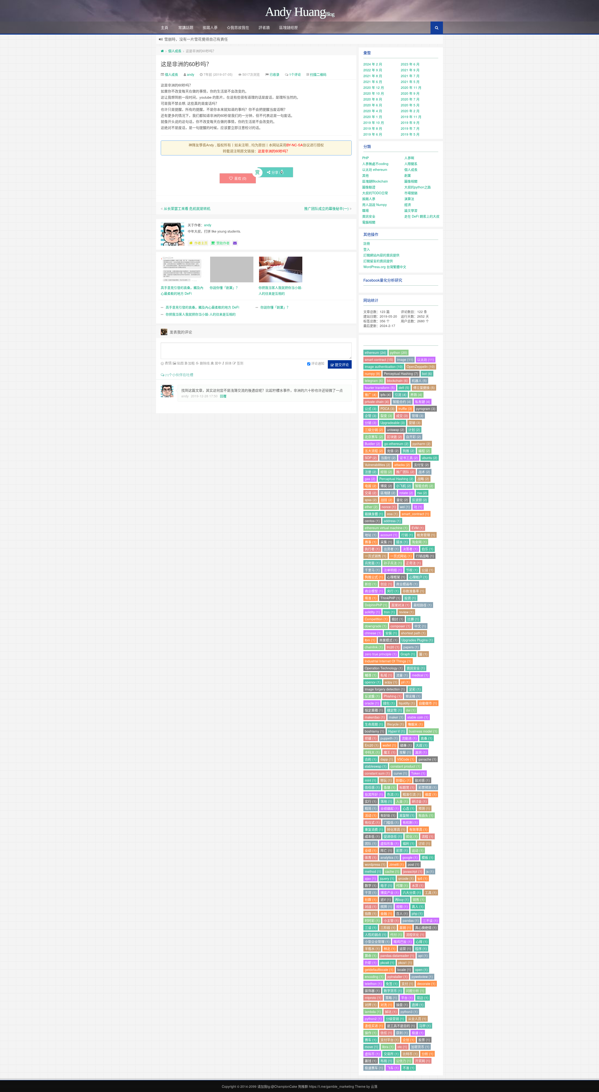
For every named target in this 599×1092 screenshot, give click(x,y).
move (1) (371, 1046)
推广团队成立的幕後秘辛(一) (326, 208)
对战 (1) (370, 906)
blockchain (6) (397, 380)
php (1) (417, 913)
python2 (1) (373, 1018)
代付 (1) (396, 934)
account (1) (388, 534)
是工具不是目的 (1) (401, 1025)
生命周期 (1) (374, 724)
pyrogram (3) (425, 408)
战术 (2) (424, 471)
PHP (365, 157)
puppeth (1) (389, 738)
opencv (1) (373, 682)
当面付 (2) (388, 457)
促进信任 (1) (393, 836)
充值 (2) (393, 450)
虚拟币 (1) (372, 1053)
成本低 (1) (372, 836)
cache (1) (392, 871)
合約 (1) (370, 759)
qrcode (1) (406, 878)
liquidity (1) (407, 703)
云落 (374, 1086)
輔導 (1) (370, 675)
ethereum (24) (375, 352)
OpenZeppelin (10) (421, 366)
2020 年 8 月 (372, 99)
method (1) (373, 871)
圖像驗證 (368, 187)
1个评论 (295, 74)
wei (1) (405, 506)
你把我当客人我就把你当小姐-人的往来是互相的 (201, 314)
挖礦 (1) (370, 738)
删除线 (204, 363)
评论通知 (317, 363)
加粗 (191, 363)
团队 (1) (370, 843)
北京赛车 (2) (374, 436)
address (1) (392, 520)
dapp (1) (386, 759)
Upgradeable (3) (392, 422)
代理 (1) (402, 885)
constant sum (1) (377, 773)
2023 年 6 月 (410, 64)
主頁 (164, 27)
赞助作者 (223, 243)
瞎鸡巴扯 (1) (403, 941)
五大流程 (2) (374, 450)
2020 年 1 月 (372, 116)
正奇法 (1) (413, 562)
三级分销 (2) (374, 429)
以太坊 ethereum (374, 169)
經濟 (407, 204)
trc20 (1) (393, 647)
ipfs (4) (385, 394)
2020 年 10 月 (373, 93)
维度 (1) (431, 794)
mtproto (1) (373, 997)
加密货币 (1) (420, 1046)
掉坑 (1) (391, 1011)
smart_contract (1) (415, 513)
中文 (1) (420, 626)
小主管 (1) (391, 920)
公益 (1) (427, 570)
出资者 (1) (391, 548)
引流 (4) (400, 394)
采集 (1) (386, 541)
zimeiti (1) (396, 864)
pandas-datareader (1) (397, 955)
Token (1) (418, 773)
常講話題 (185, 27)
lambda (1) (373, 1011)
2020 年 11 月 (411, 87)
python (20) (398, 352)
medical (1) (420, 675)
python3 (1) (409, 1011)
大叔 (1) (421, 745)
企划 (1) (408, 1039)
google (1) (410, 857)
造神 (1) (418, 1004)
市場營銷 (410, 192)
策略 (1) (391, 997)
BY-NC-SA (294, 144)
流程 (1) (427, 836)
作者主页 (201, 243)
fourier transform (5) (380, 387)
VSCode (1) (405, 759)
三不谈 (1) (430, 920)
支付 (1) (407, 983)
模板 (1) (427, 857)
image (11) (405, 359)
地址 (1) (370, 534)
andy (190, 74)
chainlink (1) (374, 647)
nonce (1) (389, 506)
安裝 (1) (391, 633)
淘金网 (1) (419, 541)
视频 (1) (402, 906)
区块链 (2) (394, 436)
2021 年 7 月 (410, 75)
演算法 (409, 198)
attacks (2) (402, 464)
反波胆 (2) (419, 499)
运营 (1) (405, 948)
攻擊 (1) (405, 752)
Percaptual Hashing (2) (396, 478)
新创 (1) (370, 584)
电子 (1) (386, 885)
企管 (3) (370, 415)
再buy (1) (402, 899)
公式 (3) (370, 408)
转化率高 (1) (396, 829)
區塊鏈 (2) (387, 492)
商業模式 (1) (388, 640)
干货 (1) (370, 892)
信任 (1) (386, 1032)
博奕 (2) (386, 485)
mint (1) (370, 780)
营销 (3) (414, 422)
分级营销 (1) (395, 1018)
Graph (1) (408, 654)
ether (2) (371, 506)
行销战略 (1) (425, 555)
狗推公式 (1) (374, 577)
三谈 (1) (370, 927)
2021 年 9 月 (410, 70)
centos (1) (372, 520)
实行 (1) (370, 801)
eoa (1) (392, 513)
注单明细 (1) (393, 570)
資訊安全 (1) (416, 668)
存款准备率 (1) (413, 591)
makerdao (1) (375, 717)
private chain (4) (377, 401)
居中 (217, 363)
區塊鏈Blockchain (375, 181)
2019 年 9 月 (410, 122)
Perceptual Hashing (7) (401, 373)
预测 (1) (424, 808)
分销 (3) (370, 422)
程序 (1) (421, 948)
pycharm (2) (422, 443)
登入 (366, 249)
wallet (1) (389, 745)
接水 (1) (402, 541)
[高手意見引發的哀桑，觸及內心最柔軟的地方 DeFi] (183, 269)
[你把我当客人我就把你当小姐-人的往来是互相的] (280, 269)
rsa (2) (422, 492)
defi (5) (404, 387)
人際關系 (410, 163)
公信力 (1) (403, 1060)
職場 (365, 210)
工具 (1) (431, 892)
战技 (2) (386, 499)
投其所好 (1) (374, 794)
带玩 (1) (386, 780)
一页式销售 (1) (375, 555)
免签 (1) (392, 983)
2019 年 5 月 (410, 134)
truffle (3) (405, 408)
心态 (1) (408, 808)
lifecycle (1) (395, 724)
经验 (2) (386, 471)
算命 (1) (370, 955)
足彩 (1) (415, 689)
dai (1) (411, 710)
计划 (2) (414, 429)
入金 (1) (402, 801)
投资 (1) (410, 598)
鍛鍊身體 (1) (374, 513)
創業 (407, 175)
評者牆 (264, 27)
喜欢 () (240, 178)
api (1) (423, 955)
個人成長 (174, 50)
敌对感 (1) (422, 780)
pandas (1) (411, 920)
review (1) (406, 612)
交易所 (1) (391, 1053)
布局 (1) (386, 1060)
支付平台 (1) (389, 1039)
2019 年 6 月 (372, 134)
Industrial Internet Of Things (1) (388, 661)
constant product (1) (405, 766)
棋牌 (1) (386, 906)
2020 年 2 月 (410, 110)
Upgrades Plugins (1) (417, 640)
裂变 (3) (386, 415)
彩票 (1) (402, 850)
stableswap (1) (376, 766)
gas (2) (370, 478)
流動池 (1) (409, 738)
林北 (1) (389, 948)
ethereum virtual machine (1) (386, 527)
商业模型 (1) (374, 591)
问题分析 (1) (415, 990)
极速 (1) (418, 1032)
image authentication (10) (384, 366)
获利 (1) (402, 1032)
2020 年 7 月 (410, 99)
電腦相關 (368, 222)
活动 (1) (370, 815)
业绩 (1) (370, 850)
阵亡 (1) (386, 850)
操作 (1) (370, 1032)
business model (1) (423, 731)
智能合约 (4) (402, 401)
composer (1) (400, 626)
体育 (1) (370, 857)
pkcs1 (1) (405, 962)
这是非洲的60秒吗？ (186, 64)
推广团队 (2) (405, 471)
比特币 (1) (410, 1053)
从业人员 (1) (417, 1018)
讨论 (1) (424, 843)
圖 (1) (423, 654)
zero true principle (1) (381, 654)
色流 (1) (393, 794)
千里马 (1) (372, 570)
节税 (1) (412, 570)
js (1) (430, 871)
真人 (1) (418, 906)
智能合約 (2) (424, 485)
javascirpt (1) (412, 871)
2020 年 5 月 (410, 105)
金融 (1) (386, 913)
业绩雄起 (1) (389, 808)
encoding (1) (374, 976)
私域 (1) (386, 675)
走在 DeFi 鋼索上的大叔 (421, 216)
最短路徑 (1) (422, 605)
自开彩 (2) (413, 436)
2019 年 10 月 (373, 122)
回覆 (223, 396)
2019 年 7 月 (410, 128)
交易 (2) (370, 492)
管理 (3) (418, 415)
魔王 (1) (389, 752)
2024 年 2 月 (372, 64)
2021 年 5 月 (410, 81)
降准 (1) (370, 598)
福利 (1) (408, 843)
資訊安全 (368, 216)
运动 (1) (418, 850)
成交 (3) (402, 415)
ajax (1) (370, 878)
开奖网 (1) (422, 1060)
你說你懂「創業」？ (275, 307)
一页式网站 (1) (401, 555)
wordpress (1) (375, 864)
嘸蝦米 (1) (415, 724)
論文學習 (410, 210)
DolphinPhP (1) (376, 605)
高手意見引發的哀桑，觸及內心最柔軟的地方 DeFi (202, 307)
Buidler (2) (372, 443)
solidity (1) (372, 612)
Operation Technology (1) (384, 668)
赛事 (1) (370, 541)
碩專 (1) (406, 745)
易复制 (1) (406, 815)
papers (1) (411, 647)
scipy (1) (391, 682)
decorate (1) (426, 983)
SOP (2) (371, 457)
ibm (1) (370, 640)
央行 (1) (393, 591)
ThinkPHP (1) (390, 598)
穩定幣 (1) (394, 710)
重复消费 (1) (374, 829)
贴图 (180, 363)
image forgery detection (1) (385, 689)
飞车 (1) (393, 1067)
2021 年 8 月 (372, 75)
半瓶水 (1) (372, 948)
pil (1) (405, 682)
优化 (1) (412, 836)
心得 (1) (421, 941)
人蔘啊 (409, 157)
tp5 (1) (422, 878)
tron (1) (389, 612)
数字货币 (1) (393, 990)
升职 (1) (370, 962)
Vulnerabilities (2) (377, 464)
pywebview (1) (422, 976)
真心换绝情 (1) (426, 927)
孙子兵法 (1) (393, 562)
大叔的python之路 (417, 187)
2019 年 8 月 (372, 128)
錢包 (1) (389, 703)
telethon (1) (373, 983)
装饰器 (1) (372, 990)
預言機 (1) (412, 696)
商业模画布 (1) (407, 584)
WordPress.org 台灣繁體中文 (384, 266)
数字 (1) (370, 885)
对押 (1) (370, 1004)
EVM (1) (418, 527)
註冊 (366, 243)
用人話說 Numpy (374, 204)
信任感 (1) (372, 787)
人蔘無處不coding (375, 163)
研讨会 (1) (419, 801)
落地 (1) (386, 801)
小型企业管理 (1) (377, 941)
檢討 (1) (397, 619)
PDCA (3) (387, 408)
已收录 (274, 74)
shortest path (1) (413, 633)
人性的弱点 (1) (375, 934)
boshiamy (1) (374, 731)
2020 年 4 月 (372, 110)
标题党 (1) (406, 787)
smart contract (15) (379, 359)
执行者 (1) (372, 548)
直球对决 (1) (400, 605)
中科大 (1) (372, 752)
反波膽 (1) (372, 696)
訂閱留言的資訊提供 (378, 261)
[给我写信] (235, 243)
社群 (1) (370, 899)
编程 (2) (424, 450)
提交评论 (341, 364)
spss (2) (371, 499)
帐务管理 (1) (426, 534)
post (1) (413, 864)
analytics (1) (389, 857)
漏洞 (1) (421, 752)
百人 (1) (402, 913)
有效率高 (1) (418, 829)
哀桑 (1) (426, 738)
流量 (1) (402, 675)
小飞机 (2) (403, 485)
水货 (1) (418, 885)
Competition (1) (376, 619)
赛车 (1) (370, 1039)
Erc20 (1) (372, 745)
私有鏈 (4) (422, 401)
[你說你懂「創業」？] (231, 269)
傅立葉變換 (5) (424, 387)
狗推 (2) (408, 450)
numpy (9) (372, 373)
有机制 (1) (410, 822)
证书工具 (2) (409, 457)
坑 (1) (418, 506)
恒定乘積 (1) (374, 710)
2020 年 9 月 (410, 93)
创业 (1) (386, 584)
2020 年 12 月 (373, 87)
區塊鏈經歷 (288, 27)
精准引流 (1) (412, 794)
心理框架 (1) (396, 577)
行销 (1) (407, 534)
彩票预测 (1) (427, 787)
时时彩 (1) (372, 920)
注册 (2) (370, 471)
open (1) (421, 969)
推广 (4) (370, 394)
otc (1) (402, 1046)
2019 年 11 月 (411, 116)
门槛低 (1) (391, 822)
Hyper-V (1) (396, 731)
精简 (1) (370, 808)
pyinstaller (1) (397, 976)
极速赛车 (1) (374, 1067)
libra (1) (388, 1046)
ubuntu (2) (429, 457)
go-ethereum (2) (396, 443)
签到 (239, 363)
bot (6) (427, 373)
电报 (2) (370, 485)
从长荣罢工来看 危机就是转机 (187, 208)
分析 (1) (427, 1053)
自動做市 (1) (428, 703)
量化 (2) (402, 499)
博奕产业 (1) (389, 892)
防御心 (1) (403, 780)
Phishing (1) (393, 696)
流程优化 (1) (415, 934)
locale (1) (404, 969)
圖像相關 (410, 181)
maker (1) (396, 717)
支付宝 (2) (421, 464)
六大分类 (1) (412, 892)
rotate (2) (406, 492)
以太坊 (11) (425, 359)
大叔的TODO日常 (375, 192)
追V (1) (385, 899)
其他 (365, 175)
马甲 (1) (425, 1025)
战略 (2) (423, 478)
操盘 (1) (402, 1004)
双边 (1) (422, 997)
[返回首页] (162, 50)
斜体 (228, 363)
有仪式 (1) (372, 822)
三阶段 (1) (387, 927)
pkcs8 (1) (387, 962)
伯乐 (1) (427, 548)
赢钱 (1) (370, 1060)
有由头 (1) (425, 815)
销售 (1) (418, 899)
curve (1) (400, 773)
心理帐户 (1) (418, 577)
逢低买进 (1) (374, 1025)
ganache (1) (427, 759)
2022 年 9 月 (372, 70)
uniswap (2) (395, 429)
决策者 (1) (410, 548)
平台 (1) (407, 997)
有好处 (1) (387, 815)
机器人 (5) (419, 380)
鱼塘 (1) (389, 787)
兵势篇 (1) (372, 562)
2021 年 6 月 (372, 81)
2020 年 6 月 (372, 105)
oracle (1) (372, 703)
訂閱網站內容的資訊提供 (381, 255)
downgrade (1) (376, 626)
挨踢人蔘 (210, 27)
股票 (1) (424, 1039)
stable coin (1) (417, 717)
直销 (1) (405, 927)
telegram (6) (374, 380)
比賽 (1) (413, 619)
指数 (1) (370, 913)
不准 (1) (408, 1067)
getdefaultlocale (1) (379, 969)
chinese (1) (373, 633)
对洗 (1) (386, 1004)
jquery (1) (387, 878)
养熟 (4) (416, 394)
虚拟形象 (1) (389, 843)
